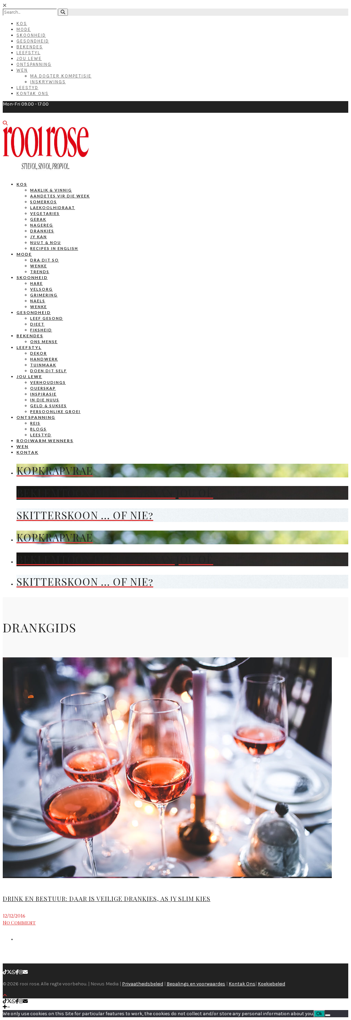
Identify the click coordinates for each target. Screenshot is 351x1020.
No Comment (19, 922)
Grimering (44, 295)
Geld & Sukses (48, 405)
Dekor (38, 353)
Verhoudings (48, 382)
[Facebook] (17, 972)
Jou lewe (29, 376)
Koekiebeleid (271, 984)
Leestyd (27, 87)
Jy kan (38, 236)
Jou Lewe (29, 58)
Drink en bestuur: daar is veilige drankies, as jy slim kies (106, 899)
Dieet (37, 324)
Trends (39, 271)
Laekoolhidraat (52, 207)
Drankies (42, 231)
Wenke (38, 266)
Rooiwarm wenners (44, 440)
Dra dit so (44, 260)
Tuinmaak (43, 365)
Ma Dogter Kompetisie (61, 75)
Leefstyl (28, 52)
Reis (35, 423)
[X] (9, 972)
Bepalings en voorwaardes (196, 984)
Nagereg (41, 225)
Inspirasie (43, 394)
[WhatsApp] (14, 972)
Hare (36, 283)
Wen (22, 70)
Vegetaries (45, 213)
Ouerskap (43, 388)
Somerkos (43, 201)
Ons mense (44, 341)
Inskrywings (48, 81)
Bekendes (29, 46)
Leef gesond (46, 318)
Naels (37, 301)
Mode (23, 29)
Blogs (38, 429)
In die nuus (44, 400)
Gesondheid (32, 41)
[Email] (25, 972)
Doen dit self (48, 370)
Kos (21, 23)
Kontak (27, 452)
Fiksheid (41, 330)
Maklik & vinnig (51, 190)
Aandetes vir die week (60, 196)
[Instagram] (21, 972)
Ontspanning (33, 64)
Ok (319, 1013)
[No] (327, 1015)
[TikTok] (5, 972)
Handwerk (44, 359)
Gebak (38, 219)
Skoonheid (31, 35)
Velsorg (41, 289)
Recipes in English (54, 248)
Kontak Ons (32, 93)
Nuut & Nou (45, 242)
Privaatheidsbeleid (142, 984)
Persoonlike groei (55, 411)
